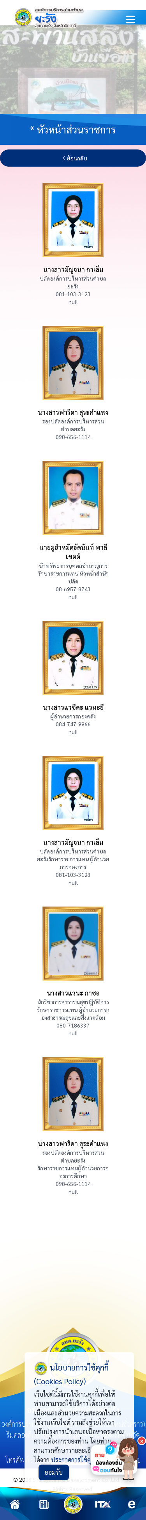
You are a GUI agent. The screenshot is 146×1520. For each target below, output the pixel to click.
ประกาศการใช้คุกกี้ (74, 1460)
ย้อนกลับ (77, 158)
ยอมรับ (54, 1472)
